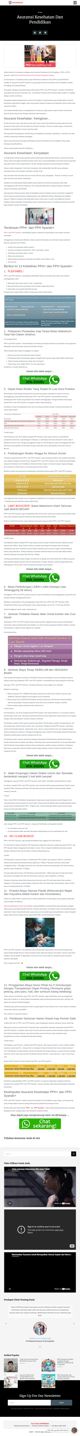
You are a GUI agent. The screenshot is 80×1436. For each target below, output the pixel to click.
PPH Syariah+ (39, 1108)
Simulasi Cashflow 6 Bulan (40, 1426)
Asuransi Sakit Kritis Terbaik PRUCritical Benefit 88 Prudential (27, 1376)
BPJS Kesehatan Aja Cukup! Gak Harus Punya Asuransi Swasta (66, 1376)
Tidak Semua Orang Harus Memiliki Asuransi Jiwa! (29, 1360)
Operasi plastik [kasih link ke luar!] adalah (18, 906)
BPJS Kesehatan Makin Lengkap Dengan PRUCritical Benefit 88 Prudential (65, 1361)
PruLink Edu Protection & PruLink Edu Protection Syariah (34, 75)
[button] (75, 2)
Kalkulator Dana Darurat (21, 1426)
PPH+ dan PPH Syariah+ (12, 232)
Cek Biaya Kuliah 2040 (59, 1426)
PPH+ (28, 1108)
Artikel (40, 12)
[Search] (73, 1153)
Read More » (23, 1363)
